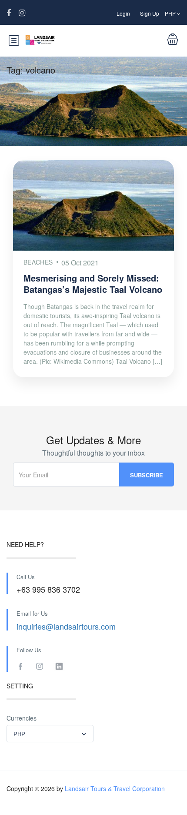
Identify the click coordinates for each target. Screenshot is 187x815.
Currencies (22, 718)
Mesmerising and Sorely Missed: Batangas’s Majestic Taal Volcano (92, 283)
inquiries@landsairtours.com (66, 626)
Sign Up (149, 13)
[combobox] (50, 733)
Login (123, 13)
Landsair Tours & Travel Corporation (115, 788)
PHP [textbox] (19, 734)
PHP (171, 13)
